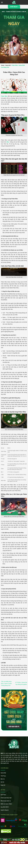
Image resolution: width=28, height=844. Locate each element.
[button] (2, 2)
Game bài (8, 65)
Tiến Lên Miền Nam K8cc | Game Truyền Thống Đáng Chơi (6, 683)
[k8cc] (14, 2)
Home (2, 65)
